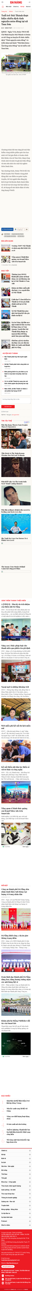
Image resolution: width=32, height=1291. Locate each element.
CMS (13, 1289)
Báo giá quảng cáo (8, 1266)
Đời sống (4, 1170)
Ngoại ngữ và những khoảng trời (15, 687)
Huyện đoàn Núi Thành (17, 234)
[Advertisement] (16, 209)
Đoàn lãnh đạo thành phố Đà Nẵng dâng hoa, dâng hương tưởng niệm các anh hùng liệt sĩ (16, 979)
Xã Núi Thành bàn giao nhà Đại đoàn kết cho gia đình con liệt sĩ (21, 313)
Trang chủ (4, 11)
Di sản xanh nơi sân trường (16, 1124)
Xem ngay (25, 846)
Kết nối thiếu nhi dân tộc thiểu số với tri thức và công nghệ (15, 768)
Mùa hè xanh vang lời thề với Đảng (17, 1109)
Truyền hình (5, 1205)
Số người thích (15, 414)
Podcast (4, 1221)
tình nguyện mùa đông (10, 236)
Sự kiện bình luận (6, 1217)
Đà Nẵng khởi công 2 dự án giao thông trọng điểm (14, 936)
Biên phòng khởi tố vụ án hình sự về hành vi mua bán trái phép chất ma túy (16, 374)
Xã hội (22, 6)
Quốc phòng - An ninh (8, 1190)
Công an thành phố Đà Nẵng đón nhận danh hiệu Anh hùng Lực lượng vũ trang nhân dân (15, 891)
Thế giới (4, 1178)
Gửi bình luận (8, 406)
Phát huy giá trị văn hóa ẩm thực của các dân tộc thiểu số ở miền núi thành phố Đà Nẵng (21, 343)
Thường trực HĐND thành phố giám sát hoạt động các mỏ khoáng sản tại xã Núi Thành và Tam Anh (21, 279)
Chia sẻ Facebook (8, 229)
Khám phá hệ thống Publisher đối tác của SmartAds (15, 1021)
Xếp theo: (3, 414)
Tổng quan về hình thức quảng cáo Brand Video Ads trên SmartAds (20, 259)
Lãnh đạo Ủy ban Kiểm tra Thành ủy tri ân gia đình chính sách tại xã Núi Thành (21, 302)
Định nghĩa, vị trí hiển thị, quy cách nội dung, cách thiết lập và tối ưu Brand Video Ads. (14, 818)
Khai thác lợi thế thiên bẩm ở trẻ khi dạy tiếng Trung (18, 1102)
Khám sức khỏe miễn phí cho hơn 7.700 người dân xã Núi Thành (21, 290)
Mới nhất (8, 6)
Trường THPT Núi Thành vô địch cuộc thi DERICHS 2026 (21, 248)
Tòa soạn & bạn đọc (7, 1194)
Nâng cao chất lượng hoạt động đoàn (18, 1117)
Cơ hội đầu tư (5, 1213)
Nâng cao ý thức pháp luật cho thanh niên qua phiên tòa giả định (15, 646)
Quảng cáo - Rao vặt (8, 1201)
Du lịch (3, 1162)
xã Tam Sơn (21, 236)
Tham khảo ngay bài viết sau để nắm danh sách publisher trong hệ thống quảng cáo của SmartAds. (14, 1028)
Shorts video (5, 1225)
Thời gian (8, 414)
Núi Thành (7, 234)
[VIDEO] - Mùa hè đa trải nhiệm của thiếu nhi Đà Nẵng (15, 605)
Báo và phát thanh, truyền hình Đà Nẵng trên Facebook (17, 1279)
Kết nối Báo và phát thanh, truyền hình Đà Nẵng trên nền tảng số (15, 1271)
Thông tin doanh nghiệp (9, 1198)
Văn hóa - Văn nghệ (7, 1166)
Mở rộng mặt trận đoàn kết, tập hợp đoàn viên (18, 1141)
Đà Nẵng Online (9, 1275)
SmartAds (7, 846)
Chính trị (16, 6)
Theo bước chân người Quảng (11, 1186)
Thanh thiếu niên (19, 11)
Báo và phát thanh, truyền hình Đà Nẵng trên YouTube (17, 1283)
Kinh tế (28, 6)
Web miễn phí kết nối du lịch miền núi (15, 726)
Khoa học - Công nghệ (8, 1182)
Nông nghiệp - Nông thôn (9, 1209)
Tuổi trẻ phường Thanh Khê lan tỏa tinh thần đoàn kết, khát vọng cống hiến (18, 1132)
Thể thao (4, 1174)
